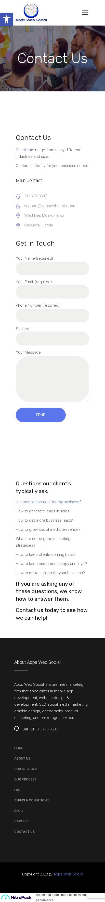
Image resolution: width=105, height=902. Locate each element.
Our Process (25, 779)
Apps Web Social (68, 874)
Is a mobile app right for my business (47, 502)
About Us (22, 758)
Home (18, 748)
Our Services (25, 769)
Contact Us (24, 832)
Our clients (25, 150)
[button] (6, 19)
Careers (21, 821)
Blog (18, 811)
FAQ (17, 790)
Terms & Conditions (31, 800)
